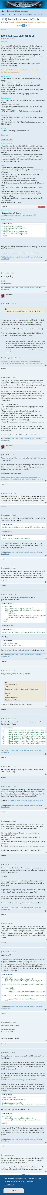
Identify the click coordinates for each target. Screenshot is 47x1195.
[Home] (23, 4)
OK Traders (30, 257)
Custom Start (23, 257)
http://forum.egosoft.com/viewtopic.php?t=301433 (18, 215)
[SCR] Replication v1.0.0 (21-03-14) (20, 19)
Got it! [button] (13, 1191)
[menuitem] (3, 11)
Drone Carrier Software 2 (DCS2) (11, 363)
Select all (9, 223)
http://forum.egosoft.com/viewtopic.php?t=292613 (18, 1080)
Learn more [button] (9, 1185)
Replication (38, 257)
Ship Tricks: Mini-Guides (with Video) (32, 363)
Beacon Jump (14, 257)
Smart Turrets (5, 258)
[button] (29, 25)
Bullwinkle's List (5, 361)
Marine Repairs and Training (19, 361)
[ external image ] (7, 139)
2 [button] (26, 26)
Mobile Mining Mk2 (34, 361)
